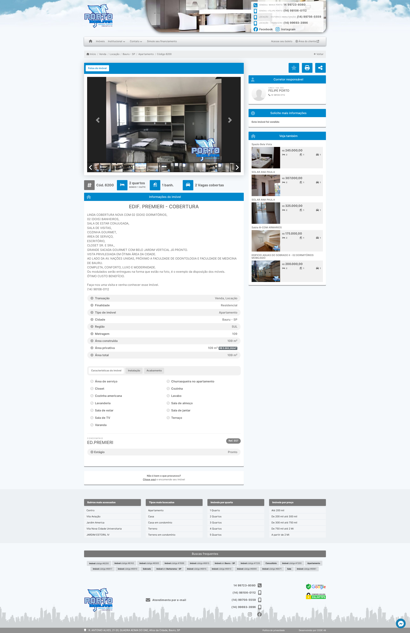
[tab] (97, 68)
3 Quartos (216, 522)
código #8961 (306, 569)
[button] (98, 120)
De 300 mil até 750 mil (284, 522)
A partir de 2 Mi (280, 534)
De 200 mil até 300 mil (284, 516)
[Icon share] (249, 614)
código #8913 (221, 569)
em (225, 563)
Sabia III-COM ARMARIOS (267, 227)
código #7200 (292, 563)
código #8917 (102, 569)
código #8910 (127, 569)
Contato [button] (134, 41)
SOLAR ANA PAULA (263, 172)
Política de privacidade (273, 630)
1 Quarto (215, 510)
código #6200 (99, 563)
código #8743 (124, 563)
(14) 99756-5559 (309, 16)
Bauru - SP (129, 54)
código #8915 (196, 569)
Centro (90, 510)
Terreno (152, 528)
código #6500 (149, 563)
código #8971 (272, 569)
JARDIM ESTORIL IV (97, 534)
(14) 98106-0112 (295, 10)
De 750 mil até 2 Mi (282, 528)
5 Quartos (215, 534)
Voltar (320, 54)
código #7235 (250, 563)
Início (92, 54)
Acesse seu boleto (281, 41)
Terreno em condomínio (161, 534)
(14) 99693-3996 (295, 22)
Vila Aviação (93, 516)
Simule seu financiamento (162, 41)
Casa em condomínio (160, 522)
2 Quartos (215, 516)
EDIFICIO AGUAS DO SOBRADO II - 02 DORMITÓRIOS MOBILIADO (283, 256)
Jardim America (95, 522)
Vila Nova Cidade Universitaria (104, 528)
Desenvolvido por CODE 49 (312, 630)
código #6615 (199, 563)
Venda (102, 54)
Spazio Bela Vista (262, 144)
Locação (114, 54)
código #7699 (174, 563)
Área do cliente (307, 41)
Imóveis (100, 41)
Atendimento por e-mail (169, 600)
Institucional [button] (115, 41)
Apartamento (146, 54)
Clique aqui (149, 479)
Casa (151, 516)
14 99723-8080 (294, 4)
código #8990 (247, 569)
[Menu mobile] (90, 41)
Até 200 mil (277, 510)
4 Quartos (216, 528)
